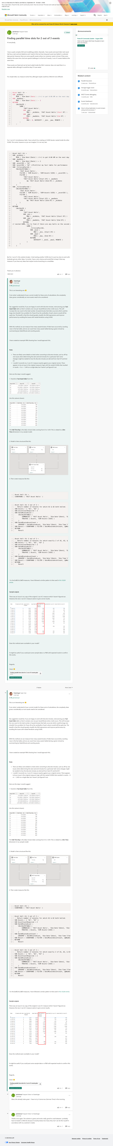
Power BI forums (24, 20)
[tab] (91, 68)
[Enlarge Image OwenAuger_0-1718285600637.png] (25, 388)
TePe (91, 97)
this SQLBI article (64, 991)
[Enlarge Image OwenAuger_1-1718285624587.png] (23, 414)
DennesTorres (92, 83)
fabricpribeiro (93, 90)
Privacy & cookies (87, 1138)
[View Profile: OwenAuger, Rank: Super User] (11, 694)
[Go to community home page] (16, 15)
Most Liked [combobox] (69, 687)
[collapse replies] (5, 693)
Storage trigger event (87, 88)
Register (100, 15)
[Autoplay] (88, 68)
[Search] (95, 15)
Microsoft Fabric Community (11, 20)
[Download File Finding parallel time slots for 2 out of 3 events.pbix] (40, 673)
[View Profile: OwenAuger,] (11, 282)
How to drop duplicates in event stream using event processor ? (93, 109)
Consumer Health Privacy (28, 1142)
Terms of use (96, 1138)
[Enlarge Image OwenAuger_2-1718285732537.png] (38, 460)
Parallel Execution (86, 81)
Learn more (73, 24)
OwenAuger (17, 281)
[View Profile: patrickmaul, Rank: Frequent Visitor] (9, 32)
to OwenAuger (36, 1094)
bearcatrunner (94, 103)
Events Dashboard (86, 101)
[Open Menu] (107, 20)
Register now (6, 9)
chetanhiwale (91, 112)
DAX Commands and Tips (35, 20)
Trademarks (105, 1138)
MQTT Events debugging (88, 94)
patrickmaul (15, 31)
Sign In (105, 15)
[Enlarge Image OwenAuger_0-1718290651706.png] (38, 618)
